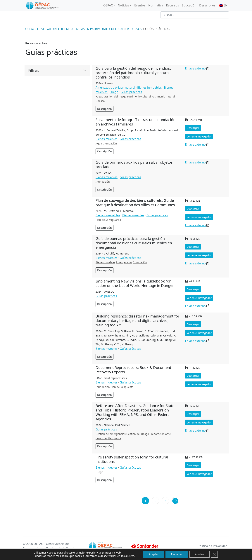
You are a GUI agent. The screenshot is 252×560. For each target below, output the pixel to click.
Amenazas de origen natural (115, 88)
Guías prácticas (131, 92)
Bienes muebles (107, 139)
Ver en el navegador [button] (199, 136)
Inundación (110, 143)
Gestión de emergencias (111, 434)
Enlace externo (195, 68)
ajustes (129, 556)
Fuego (114, 92)
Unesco (100, 101)
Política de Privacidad (212, 546)
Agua (99, 143)
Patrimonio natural (163, 96)
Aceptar (153, 554)
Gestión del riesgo (115, 96)
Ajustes (199, 554)
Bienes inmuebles (149, 88)
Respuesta (114, 438)
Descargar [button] (193, 128)
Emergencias (124, 262)
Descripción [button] (104, 109)
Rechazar (176, 554)
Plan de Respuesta (122, 387)
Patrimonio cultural (139, 96)
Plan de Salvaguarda (108, 219)
